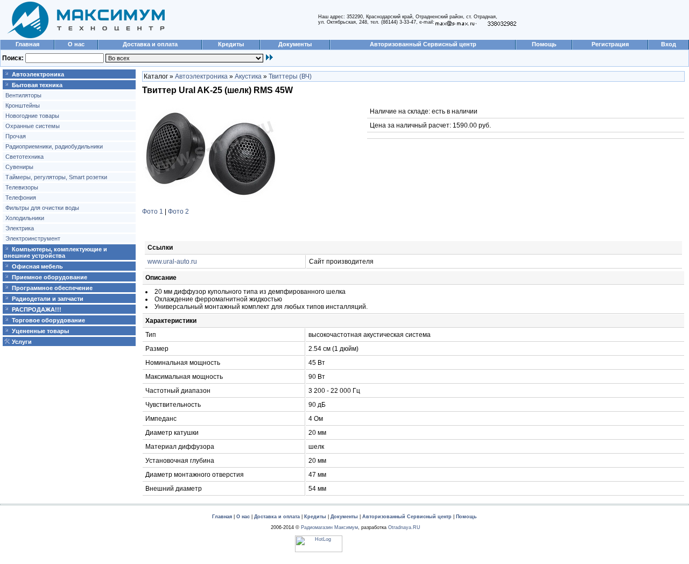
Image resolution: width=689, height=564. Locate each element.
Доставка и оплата (150, 44)
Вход (668, 44)
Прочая (15, 136)
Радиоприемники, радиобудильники (54, 146)
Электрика (19, 228)
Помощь (544, 44)
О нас (76, 44)
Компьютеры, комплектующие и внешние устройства (55, 252)
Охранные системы (32, 126)
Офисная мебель (37, 266)
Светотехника (24, 156)
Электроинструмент (32, 238)
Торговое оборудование (48, 320)
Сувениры (19, 167)
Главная (27, 44)
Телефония (20, 197)
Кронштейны (22, 105)
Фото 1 (152, 211)
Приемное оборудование (49, 277)
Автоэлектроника (38, 74)
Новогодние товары (32, 115)
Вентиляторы (23, 95)
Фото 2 (178, 211)
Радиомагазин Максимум (329, 527)
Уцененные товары (40, 331)
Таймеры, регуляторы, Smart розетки (56, 177)
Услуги (22, 342)
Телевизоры (21, 187)
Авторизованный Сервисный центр (423, 44)
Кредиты (231, 44)
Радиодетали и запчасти (47, 298)
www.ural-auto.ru (172, 261)
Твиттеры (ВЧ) (290, 76)
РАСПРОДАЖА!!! (36, 309)
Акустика (248, 76)
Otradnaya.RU (404, 527)
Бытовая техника (37, 85)
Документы (295, 44)
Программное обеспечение (52, 288)
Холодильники (24, 218)
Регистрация (610, 44)
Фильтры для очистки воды (42, 208)
